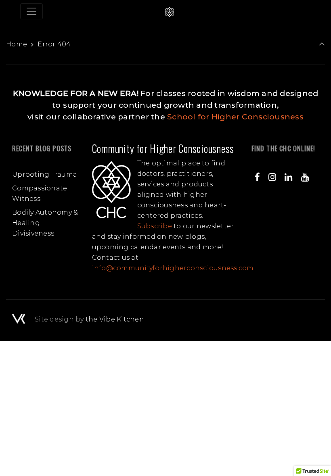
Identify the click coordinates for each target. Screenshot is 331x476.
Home (16, 44)
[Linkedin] (288, 177)
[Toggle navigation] (31, 11)
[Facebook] (257, 177)
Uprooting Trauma (44, 174)
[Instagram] (272, 177)
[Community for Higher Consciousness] (169, 11)
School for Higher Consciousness (235, 116)
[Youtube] (304, 177)
